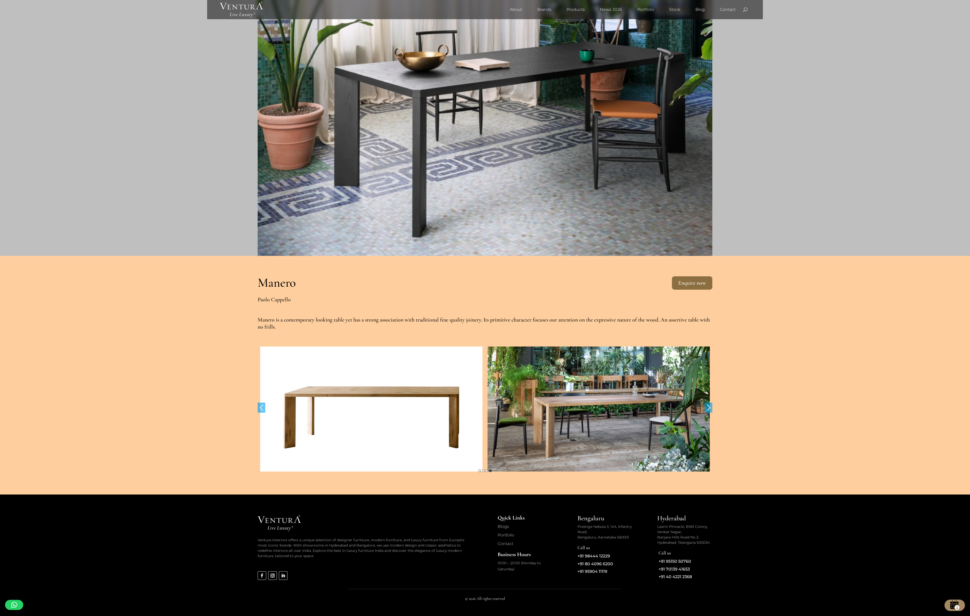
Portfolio (645, 9)
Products (576, 9)
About (516, 9)
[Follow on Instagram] (272, 575)
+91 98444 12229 (593, 556)
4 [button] (490, 471)
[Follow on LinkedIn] (283, 575)
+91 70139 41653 (674, 569)
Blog (700, 9)
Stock (674, 9)
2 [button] (483, 471)
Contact (728, 9)
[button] (14, 605)
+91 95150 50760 (675, 561)
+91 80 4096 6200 (595, 563)
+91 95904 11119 (592, 571)
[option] (371, 409)
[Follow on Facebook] (262, 575)
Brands (544, 9)
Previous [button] (261, 408)
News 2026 (611, 9)
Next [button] (708, 408)
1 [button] (479, 471)
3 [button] (487, 471)
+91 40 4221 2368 (675, 576)
